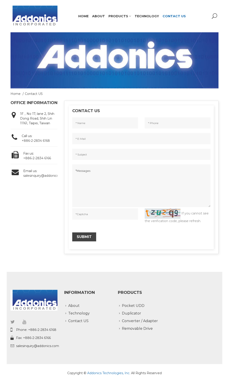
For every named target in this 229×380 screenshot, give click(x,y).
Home (83, 16)
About (98, 16)
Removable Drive (137, 328)
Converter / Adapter (140, 321)
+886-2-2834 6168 (36, 141)
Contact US (174, 16)
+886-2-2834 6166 (37, 158)
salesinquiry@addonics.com (44, 176)
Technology (147, 16)
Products (118, 16)
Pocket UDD (133, 306)
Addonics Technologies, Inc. (109, 373)
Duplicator (131, 313)
